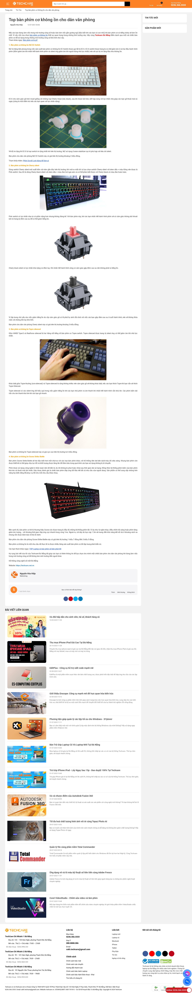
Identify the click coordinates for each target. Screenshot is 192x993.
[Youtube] (152, 953)
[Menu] (8, 4)
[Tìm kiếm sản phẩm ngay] (127, 4)
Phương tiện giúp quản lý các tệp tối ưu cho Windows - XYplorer (81, 719)
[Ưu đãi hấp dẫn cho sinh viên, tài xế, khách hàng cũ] (26, 626)
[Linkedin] (158, 953)
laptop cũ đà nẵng (118, 958)
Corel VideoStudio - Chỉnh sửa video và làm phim (74, 898)
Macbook (115, 941)
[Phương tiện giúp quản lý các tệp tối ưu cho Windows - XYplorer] (26, 729)
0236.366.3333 (178, 5)
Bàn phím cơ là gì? (30, 40)
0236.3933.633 (22, 977)
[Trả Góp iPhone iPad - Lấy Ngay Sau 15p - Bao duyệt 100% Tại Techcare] (26, 780)
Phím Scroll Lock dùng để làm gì (36, 161)
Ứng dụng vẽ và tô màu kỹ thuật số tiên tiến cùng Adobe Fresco (81, 872)
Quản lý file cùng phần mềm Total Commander (72, 847)
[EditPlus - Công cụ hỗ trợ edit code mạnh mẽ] (26, 677)
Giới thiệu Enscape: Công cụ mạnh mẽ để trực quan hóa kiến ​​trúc (81, 693)
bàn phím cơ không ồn (39, 35)
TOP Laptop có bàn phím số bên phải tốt (45, 549)
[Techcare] (23, 4)
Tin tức (114, 955)
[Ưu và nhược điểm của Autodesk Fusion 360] (26, 805)
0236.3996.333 (22, 947)
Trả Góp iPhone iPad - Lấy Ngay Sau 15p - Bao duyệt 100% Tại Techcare (85, 770)
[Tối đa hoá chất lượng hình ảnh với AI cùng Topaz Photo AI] (26, 831)
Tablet (114, 948)
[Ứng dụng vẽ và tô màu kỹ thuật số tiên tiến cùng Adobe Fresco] (26, 882)
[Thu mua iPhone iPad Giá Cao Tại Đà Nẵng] (26, 652)
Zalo (187, 981)
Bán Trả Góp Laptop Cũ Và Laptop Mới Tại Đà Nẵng (75, 744)
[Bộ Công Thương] (151, 961)
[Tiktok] (165, 953)
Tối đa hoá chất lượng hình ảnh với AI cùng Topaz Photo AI (78, 821)
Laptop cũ (115, 938)
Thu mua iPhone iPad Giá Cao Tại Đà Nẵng (71, 642)
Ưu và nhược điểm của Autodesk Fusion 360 (71, 796)
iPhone (114, 945)
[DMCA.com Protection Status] (165, 961)
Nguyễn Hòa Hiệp (16, 25)
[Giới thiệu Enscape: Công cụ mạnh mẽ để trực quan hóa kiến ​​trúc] (26, 703)
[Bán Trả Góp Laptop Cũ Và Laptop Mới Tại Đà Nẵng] (26, 754)
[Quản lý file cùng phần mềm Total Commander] (26, 856)
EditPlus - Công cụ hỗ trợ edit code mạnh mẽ (71, 668)
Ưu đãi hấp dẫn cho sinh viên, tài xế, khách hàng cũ (75, 617)
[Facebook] (145, 953)
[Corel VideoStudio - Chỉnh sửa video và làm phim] (26, 907)
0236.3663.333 (22, 962)
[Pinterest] (171, 953)
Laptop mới (116, 934)
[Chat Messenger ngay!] (187, 973)
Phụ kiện (115, 951)
